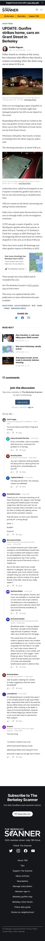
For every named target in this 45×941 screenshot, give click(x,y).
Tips (22, 865)
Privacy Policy (31, 929)
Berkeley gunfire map (22, 896)
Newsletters (22, 881)
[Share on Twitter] (16, 317)
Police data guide (22, 907)
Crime (7, 308)
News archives (22, 876)
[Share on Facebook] (22, 317)
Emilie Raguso (16, 47)
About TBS (23, 860)
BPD (33, 306)
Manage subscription (22, 886)
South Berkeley (22, 306)
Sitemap (21, 931)
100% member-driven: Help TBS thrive (22, 840)
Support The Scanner (22, 871)
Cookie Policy (7, 931)
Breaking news (18, 308)
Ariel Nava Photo (30, 100)
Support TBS (34, 16)
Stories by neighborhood (22, 912)
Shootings (7, 23)
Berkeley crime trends (22, 902)
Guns (39, 306)
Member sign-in (22, 891)
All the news (9, 16)
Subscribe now (24, 814)
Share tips (21, 16)
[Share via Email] (28, 317)
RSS (15, 931)
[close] (42, 3)
